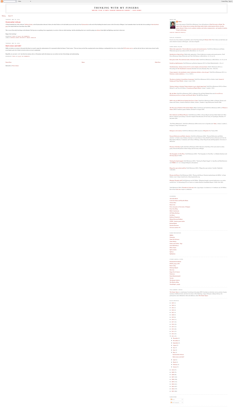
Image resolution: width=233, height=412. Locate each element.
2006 (173, 379)
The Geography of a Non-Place (177, 154)
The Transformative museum (184, 68)
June (174, 350)
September (175, 343)
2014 (173, 329)
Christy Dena (173, 202)
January (175, 367)
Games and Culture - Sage (176, 243)
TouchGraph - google (175, 284)
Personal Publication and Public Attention (180, 136)
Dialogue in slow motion (176, 130)
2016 (173, 324)
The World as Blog (174, 282)
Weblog (4, 16)
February (175, 364)
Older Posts (157, 62)
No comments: (26, 36)
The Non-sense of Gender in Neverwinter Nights (181, 107)
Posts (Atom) (15, 65)
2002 (173, 389)
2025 (173, 303)
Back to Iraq (173, 265)
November (175, 340)
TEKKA (174, 162)
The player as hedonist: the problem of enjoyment (182, 79)
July (174, 347)
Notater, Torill (208, 40)
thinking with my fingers (116, 7)
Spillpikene (172, 254)
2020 (173, 315)
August (175, 345)
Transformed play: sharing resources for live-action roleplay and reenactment (188, 67)
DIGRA (171, 235)
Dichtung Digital (174, 268)
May (174, 352)
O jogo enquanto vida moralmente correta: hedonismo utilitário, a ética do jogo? (189, 72)
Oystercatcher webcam (13, 22)
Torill (180, 21)
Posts (173, 399)
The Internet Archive (175, 280)
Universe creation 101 (175, 227)
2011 (173, 336)
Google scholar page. (181, 30)
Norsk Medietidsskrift (175, 276)
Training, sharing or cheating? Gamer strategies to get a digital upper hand (188, 86)
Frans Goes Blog (174, 209)
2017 (173, 322)
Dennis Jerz (172, 204)
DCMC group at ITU (175, 263)
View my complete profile (177, 32)
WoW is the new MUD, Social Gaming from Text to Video (184, 100)
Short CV (10, 16)
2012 (173, 334)
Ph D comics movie (128, 48)
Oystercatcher (84, 24)
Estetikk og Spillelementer (176, 63)
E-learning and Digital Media (194, 88)
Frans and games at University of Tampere (180, 207)
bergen (12, 37)
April (174, 360)
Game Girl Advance (174, 239)
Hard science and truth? (13, 46)
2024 (173, 305)
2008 (173, 374)
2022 (173, 310)
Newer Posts (8, 62)
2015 (173, 326)
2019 (173, 317)
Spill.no (172, 252)
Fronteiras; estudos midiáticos (177, 74)
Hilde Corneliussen (174, 211)
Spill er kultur (173, 249)
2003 (173, 386)
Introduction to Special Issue (177, 54)
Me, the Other (173, 93)
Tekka (215, 123)
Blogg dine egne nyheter (176, 168)
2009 (173, 372)
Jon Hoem (172, 215)
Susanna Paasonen (174, 225)
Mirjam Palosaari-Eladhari (176, 219)
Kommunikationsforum (175, 261)
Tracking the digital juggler (176, 161)
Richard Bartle (173, 223)
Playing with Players (175, 175)
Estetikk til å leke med (188, 187)
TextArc (172, 278)
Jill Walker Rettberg (174, 213)
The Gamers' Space (174, 292)
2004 (173, 384)
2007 (173, 377)
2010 (173, 370)
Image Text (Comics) (175, 272)
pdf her (184, 168)
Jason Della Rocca (174, 245)
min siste (178, 189)
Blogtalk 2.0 (207, 130)
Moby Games (173, 247)
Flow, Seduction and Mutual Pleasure (179, 115)
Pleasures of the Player (175, 147)
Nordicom (172, 274)
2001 (173, 391)
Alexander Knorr (174, 198)
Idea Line (172, 270)
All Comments (175, 402)
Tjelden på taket (28, 24)
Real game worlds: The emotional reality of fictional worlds (184, 59)
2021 (173, 312)
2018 (173, 319)
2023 (173, 307)
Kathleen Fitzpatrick (175, 217)
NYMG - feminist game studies (177, 221)
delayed (99, 30)
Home (83, 62)
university (23, 37)
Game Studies (173, 241)
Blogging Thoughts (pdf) (176, 180)
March (174, 362)
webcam (33, 37)
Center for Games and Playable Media (179, 200)
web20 (28, 37)
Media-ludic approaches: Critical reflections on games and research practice (188, 49)
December (175, 338)
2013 (173, 331)
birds (17, 37)
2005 (173, 381)
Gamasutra (172, 237)
